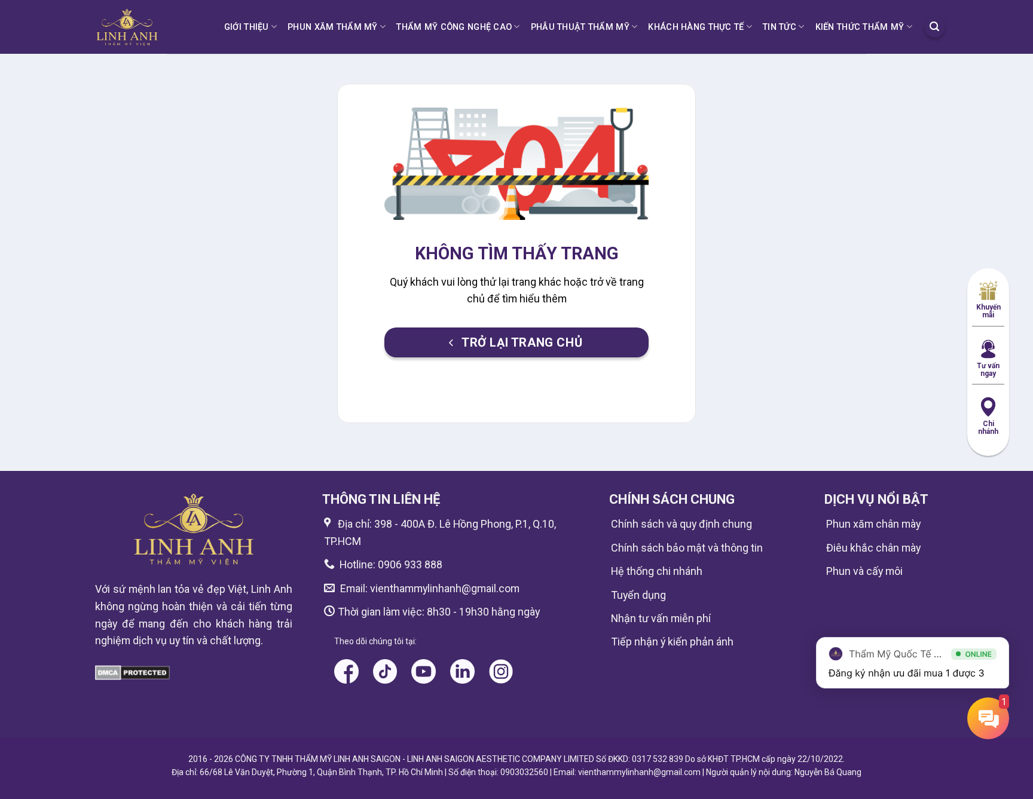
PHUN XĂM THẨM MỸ (333, 27)
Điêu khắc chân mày (873, 547)
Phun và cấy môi (864, 571)
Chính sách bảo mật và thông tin (687, 547)
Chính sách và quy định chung (681, 524)
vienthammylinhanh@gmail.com (443, 588)
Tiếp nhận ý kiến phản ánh (672, 641)
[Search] (935, 27)
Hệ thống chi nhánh (656, 571)
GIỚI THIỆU (246, 27)
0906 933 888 (410, 564)
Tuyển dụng (638, 595)
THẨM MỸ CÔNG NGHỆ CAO (454, 27)
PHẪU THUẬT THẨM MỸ (580, 27)
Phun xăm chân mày (873, 524)
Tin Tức (779, 27)
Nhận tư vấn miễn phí (661, 618)
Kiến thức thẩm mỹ (859, 27)
